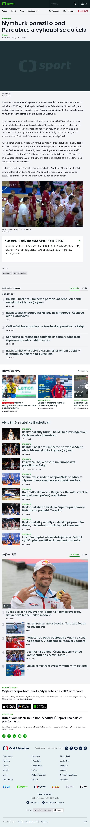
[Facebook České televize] (71, 748)
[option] (38, 810)
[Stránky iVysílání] (40, 787)
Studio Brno (65, 761)
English (20, 822)
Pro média (36, 756)
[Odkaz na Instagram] (4, 736)
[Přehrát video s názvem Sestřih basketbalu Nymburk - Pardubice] (42, 204)
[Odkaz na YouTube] (20, 736)
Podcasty (64, 765)
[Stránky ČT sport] (22, 787)
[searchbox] (61, 4)
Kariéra (63, 770)
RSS (85, 822)
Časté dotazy (8, 779)
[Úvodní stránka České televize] (16, 748)
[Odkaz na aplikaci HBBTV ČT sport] (40, 706)
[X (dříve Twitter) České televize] (80, 748)
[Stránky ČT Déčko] (55, 787)
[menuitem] (4, 11)
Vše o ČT (35, 779)
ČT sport (5, 35)
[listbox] (48, 810)
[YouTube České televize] (76, 748)
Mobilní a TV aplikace (68, 775)
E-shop (6, 775)
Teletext (6, 765)
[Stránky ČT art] (69, 787)
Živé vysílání (65, 756)
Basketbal (6, 18)
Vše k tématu (83, 371)
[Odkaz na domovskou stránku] (12, 3)
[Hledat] (74, 4)
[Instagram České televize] (66, 748)
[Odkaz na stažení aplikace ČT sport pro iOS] (9, 706)
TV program (7, 756)
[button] (42, 204)
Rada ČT (6, 770)
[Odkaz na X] (14, 736)
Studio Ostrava (37, 765)
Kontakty (64, 779)
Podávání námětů (39, 775)
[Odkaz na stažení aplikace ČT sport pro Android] (24, 706)
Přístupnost (45, 822)
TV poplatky (36, 761)
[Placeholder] (45, 66)
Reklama (6, 761)
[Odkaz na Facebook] (9, 736)
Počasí (34, 770)
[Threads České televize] (85, 748)
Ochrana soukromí (32, 822)
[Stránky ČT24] (6, 787)
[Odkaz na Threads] (25, 736)
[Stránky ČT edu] (83, 787)
